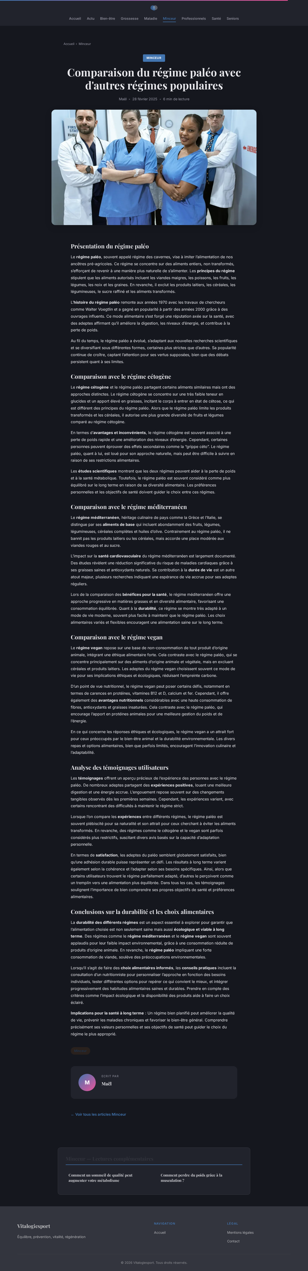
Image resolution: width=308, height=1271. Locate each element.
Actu (90, 18)
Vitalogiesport (33, 1225)
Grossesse (129, 18)
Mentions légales (240, 1232)
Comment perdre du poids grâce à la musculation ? (191, 1178)
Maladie (150, 18)
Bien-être (107, 18)
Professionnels (194, 18)
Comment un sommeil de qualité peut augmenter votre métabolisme (100, 1178)
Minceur (169, 18)
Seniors (233, 18)
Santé (216, 18)
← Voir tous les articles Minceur (98, 1114)
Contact (233, 1241)
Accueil (75, 18)
